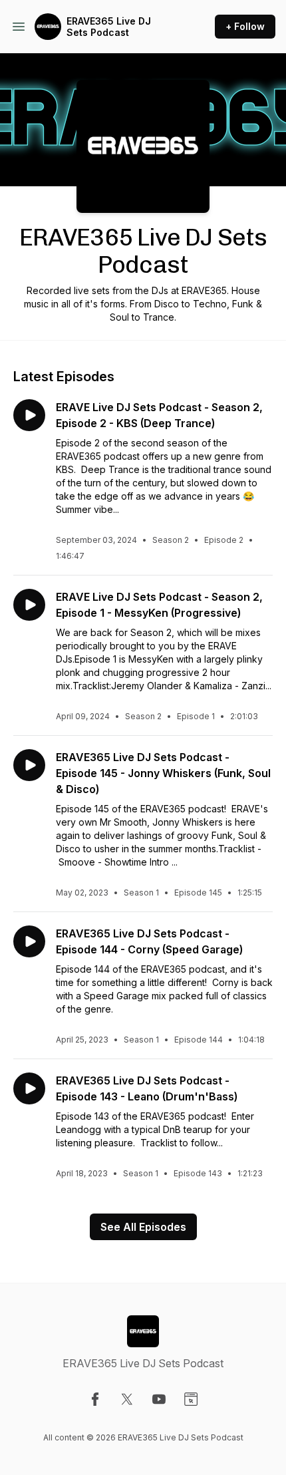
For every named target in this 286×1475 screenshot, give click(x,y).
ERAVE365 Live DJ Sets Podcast (109, 27)
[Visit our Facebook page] (95, 1399)
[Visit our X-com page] (127, 1399)
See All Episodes (143, 1226)
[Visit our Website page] (191, 1399)
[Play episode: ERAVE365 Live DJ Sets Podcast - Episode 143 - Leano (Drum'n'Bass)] (29, 1088)
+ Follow (245, 26)
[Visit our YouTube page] (159, 1399)
